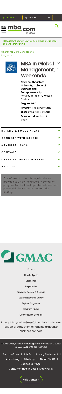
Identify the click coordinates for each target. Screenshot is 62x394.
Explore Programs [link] (31, 303)
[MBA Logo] (21, 29)
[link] (31, 256)
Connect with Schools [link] (31, 314)
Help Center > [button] (31, 379)
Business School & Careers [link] (31, 292)
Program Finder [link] (31, 309)
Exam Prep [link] (31, 280)
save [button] (58, 62)
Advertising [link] (12, 359)
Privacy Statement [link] (47, 354)
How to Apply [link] (31, 275)
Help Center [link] (31, 286)
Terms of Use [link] (11, 354)
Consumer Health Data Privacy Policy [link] (31, 368)
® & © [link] (27, 354)
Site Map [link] (29, 359)
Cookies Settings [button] (30, 364)
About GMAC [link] (47, 359)
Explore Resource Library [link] (31, 297)
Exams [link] (31, 269)
